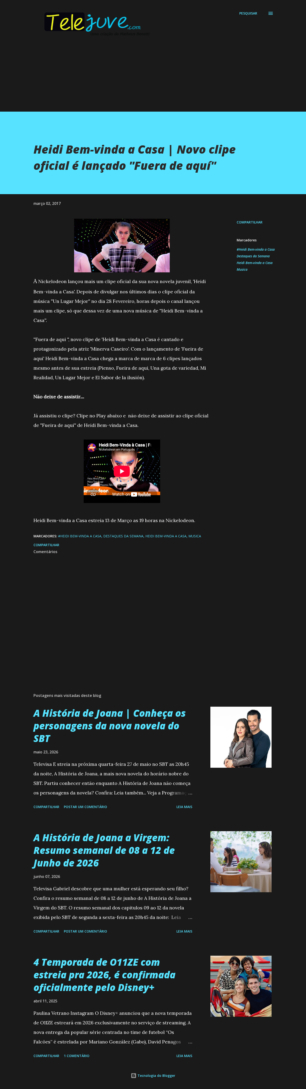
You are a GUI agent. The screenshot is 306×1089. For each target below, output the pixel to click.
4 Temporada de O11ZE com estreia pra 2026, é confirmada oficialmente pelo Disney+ (104, 974)
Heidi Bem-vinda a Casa (255, 262)
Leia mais (184, 806)
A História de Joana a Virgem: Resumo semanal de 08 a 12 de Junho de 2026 (104, 850)
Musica (242, 269)
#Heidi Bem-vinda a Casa (256, 249)
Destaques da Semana (253, 256)
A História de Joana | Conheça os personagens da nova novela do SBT (109, 725)
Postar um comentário (85, 806)
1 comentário (76, 1055)
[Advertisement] (143, 78)
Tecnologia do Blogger (156, 1075)
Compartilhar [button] (249, 222)
